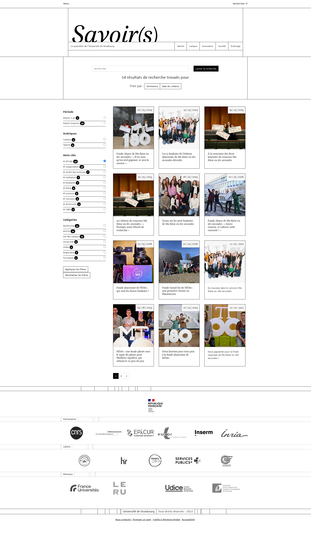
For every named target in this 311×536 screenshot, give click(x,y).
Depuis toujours (73, 123)
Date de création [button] (170, 86)
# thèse (68, 188)
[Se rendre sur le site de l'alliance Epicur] (139, 433)
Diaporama (70, 252)
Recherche (70, 225)
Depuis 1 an (70, 117)
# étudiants (70, 182)
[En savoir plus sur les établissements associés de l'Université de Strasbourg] (108, 433)
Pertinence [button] (152, 86)
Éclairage (235, 46)
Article (68, 231)
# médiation (71, 177)
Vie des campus (73, 236)
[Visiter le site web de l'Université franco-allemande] (226, 488)
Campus (193, 46)
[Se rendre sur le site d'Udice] (179, 488)
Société (222, 46)
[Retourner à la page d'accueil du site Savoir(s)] (113, 36)
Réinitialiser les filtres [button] (76, 275)
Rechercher (240, 3)
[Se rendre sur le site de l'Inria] (234, 433)
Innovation (207, 46)
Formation (70, 257)
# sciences (70, 193)
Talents (180, 46)
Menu (66, 3)
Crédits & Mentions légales (166, 519)
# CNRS (68, 209)
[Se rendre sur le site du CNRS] (76, 433)
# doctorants (71, 204)
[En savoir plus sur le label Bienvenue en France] (84, 460)
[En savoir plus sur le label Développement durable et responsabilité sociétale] (226, 460)
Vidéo (67, 247)
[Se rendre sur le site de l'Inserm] (203, 433)
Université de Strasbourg (139, 511)
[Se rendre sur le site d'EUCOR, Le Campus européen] (171, 433)
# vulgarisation (73, 166)
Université (70, 241)
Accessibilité (188, 519)
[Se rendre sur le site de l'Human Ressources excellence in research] (124, 460)
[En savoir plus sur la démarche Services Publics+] (187, 461)
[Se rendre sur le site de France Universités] (84, 488)
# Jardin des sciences (75, 172)
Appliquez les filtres (75, 269)
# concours (70, 198)
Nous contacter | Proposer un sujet (133, 519)
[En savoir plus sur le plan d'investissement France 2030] (155, 460)
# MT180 (70, 161)
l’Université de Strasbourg (100, 46)
